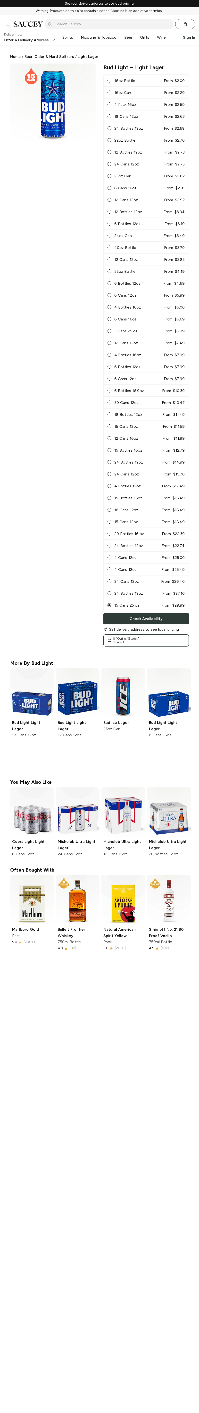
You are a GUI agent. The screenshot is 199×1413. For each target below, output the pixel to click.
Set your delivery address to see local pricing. (99, 4)
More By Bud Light (31, 663)
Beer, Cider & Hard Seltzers (49, 56)
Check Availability (146, 618)
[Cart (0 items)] (185, 24)
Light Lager (88, 56)
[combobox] (112, 24)
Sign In (189, 37)
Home (15, 56)
